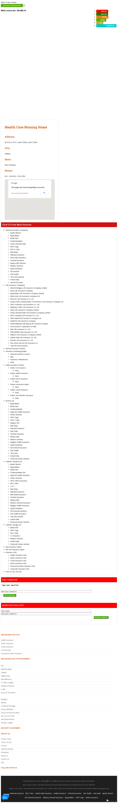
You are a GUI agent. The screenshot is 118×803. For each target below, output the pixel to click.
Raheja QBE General (17, 263)
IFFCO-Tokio (15, 249)
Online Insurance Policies (15, 365)
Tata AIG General (16, 516)
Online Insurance (92, 797)
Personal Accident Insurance (11, 653)
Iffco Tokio (14, 483)
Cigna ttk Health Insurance (20, 412)
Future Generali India (18, 244)
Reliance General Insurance (20, 503)
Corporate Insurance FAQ (19, 569)
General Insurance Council (20, 354)
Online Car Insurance (18, 368)
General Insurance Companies (17, 230)
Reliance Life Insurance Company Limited (25, 335)
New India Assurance (18, 258)
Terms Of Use (6, 742)
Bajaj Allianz (14, 236)
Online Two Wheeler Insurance (21, 395)
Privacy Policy (6, 739)
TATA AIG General (17, 277)
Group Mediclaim (7, 709)
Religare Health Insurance (19, 442)
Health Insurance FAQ (18, 555)
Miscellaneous (6, 679)
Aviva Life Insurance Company (21, 291)
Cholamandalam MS (17, 472)
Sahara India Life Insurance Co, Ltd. (23, 337)
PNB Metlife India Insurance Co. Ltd (23, 332)
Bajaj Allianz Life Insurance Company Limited (27, 293)
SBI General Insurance (18, 448)
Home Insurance (7, 643)
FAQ (2, 762)
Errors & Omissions (8, 693)
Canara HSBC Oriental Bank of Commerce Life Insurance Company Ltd (36, 302)
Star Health (14, 274)
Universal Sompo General (19, 459)
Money (3, 702)
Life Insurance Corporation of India (23, 326)
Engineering (5, 676)
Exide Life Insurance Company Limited (24, 310)
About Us (4, 756)
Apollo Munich (15, 233)
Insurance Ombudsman (19, 359)
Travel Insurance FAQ (18, 561)
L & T (12, 486)
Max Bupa (14, 252)
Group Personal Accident (10, 713)
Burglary (4, 699)
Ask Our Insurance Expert (15, 549)
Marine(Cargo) (6, 669)
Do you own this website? (20, 193)
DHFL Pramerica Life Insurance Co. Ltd (24, 304)
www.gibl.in (46, 781)
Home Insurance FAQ (18, 563)
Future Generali (16, 414)
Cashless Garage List (13, 525)
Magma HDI (14, 423)
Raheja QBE (14, 437)
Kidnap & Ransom (7, 686)
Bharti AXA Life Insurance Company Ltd (25, 296)
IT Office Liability (7, 682)
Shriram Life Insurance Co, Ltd (21, 340)
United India (14, 280)
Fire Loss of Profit (7, 716)
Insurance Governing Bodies (16, 351)
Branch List (10, 401)
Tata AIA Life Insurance (19, 346)
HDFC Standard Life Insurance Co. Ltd (24, 315)
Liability (3, 672)
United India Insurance (43, 793)
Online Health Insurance (19, 373)
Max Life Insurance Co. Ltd (20, 329)
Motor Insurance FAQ (18, 558)
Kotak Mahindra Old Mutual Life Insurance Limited (29, 324)
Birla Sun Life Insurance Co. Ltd (22, 299)
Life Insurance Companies (15, 285)
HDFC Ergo (14, 247)
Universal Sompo (16, 282)
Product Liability (7, 723)
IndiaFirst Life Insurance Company (23, 321)
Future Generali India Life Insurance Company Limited (30, 313)
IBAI (11, 357)
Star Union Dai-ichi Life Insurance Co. (24, 343)
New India (14, 431)
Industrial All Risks (7, 719)
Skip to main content (8, 2)
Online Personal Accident (19, 384)
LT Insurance (15, 536)
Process (4, 746)
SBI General (14, 271)
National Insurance (17, 255)
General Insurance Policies (15, 348)
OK (44, 193)
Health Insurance (7, 640)
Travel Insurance (7, 647)
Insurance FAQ (11, 552)
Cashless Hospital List (14, 461)
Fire (2, 666)
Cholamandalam (16, 241)
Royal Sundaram (16, 269)
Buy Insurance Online (13, 547)
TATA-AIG (14, 453)
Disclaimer (5, 752)
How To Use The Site (14, 572)
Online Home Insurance (19, 379)
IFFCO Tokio (15, 420)
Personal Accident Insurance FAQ (22, 566)
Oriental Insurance (17, 260)
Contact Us (5, 759)
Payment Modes (7, 749)
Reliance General (16, 266)
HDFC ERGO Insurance (18, 481)
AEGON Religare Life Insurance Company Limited (28, 288)
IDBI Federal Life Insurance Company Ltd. (25, 318)
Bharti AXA (14, 238)
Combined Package (8, 706)
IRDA (12, 362)
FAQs (17, 370)
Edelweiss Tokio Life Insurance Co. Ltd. (24, 307)
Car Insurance (6, 650)
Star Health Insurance (18, 514)
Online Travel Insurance (19, 390)
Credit (3, 689)
